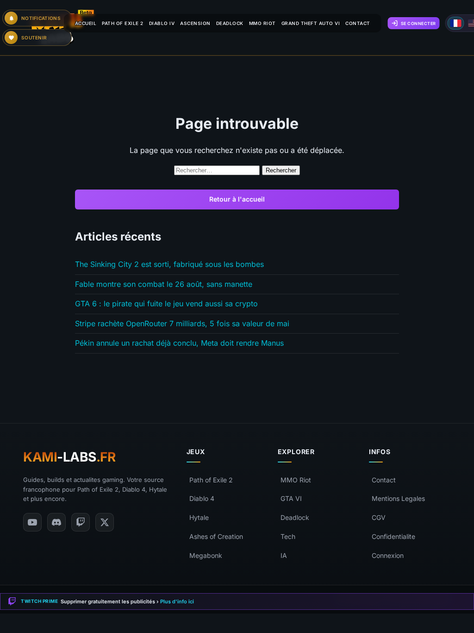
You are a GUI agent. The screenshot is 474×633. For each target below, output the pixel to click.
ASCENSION (195, 23)
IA (284, 555)
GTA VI (291, 498)
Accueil (86, 23)
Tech (288, 536)
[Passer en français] (456, 23)
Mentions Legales (398, 498)
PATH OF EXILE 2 (122, 23)
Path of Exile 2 (211, 480)
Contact (384, 480)
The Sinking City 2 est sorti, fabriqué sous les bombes (169, 264)
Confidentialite (393, 536)
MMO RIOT (262, 23)
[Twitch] (80, 522)
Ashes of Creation (216, 536)
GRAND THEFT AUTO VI (310, 23)
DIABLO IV (162, 23)
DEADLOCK (229, 23)
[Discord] (56, 522)
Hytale (199, 517)
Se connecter (418, 23)
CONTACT (357, 23)
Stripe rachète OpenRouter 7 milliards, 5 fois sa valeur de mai (182, 323)
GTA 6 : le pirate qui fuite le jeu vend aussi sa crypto (166, 303)
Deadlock (295, 517)
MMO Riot (296, 480)
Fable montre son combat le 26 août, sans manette (163, 284)
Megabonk (205, 555)
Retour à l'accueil (237, 199)
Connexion (388, 555)
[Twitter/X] (104, 522)
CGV (379, 517)
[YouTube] (32, 522)
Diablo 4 (201, 498)
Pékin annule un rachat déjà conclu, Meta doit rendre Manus (179, 343)
